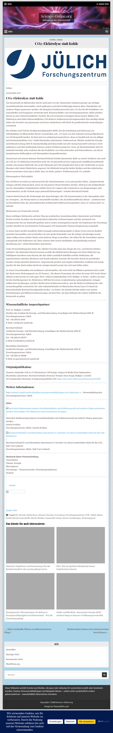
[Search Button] (107, 31)
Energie (50, 515)
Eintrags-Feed (12, 654)
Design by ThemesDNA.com (56, 706)
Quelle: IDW (11, 510)
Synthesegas (75, 518)
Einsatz (22, 515)
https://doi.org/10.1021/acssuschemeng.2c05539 (79, 379)
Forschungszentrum (74, 515)
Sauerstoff (50, 518)
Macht (34, 518)
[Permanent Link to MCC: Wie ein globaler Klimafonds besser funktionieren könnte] (80, 545)
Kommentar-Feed (14, 659)
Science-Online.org (56, 16)
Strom (65, 518)
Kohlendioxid (12, 518)
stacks (59, 518)
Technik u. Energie (56, 39)
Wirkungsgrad (88, 518)
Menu (10, 4)
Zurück (12, 485)
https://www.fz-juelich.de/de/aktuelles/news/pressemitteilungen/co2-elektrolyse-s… (44, 392)
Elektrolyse (32, 515)
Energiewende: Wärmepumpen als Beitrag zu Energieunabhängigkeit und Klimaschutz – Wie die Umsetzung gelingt (29, 615)
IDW (87, 515)
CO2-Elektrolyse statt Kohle (56, 43)
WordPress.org (13, 664)
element (42, 515)
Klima (100, 515)
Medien (41, 518)
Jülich (93, 515)
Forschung (60, 515)
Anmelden (11, 649)
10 (17, 515)
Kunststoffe (24, 518)
